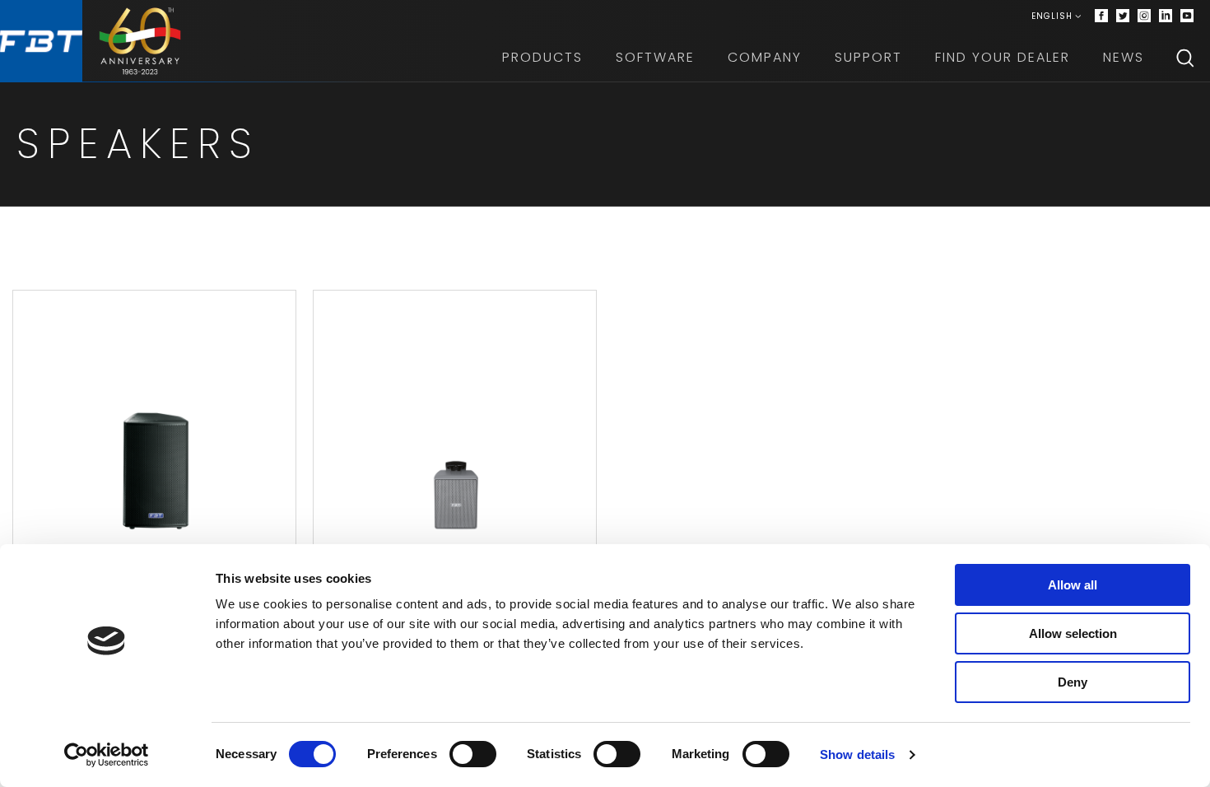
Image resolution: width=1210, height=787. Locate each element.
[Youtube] (1187, 16)
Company (765, 57)
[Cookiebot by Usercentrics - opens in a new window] (107, 755)
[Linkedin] (1165, 16)
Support (868, 57)
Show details (857, 754)
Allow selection (1073, 633)
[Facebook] (1101, 16)
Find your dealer (1002, 57)
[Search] (1185, 57)
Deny (1072, 682)
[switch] (472, 754)
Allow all (1072, 585)
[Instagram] (1144, 16)
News (1123, 57)
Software (655, 57)
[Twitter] (1122, 16)
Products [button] (542, 57)
